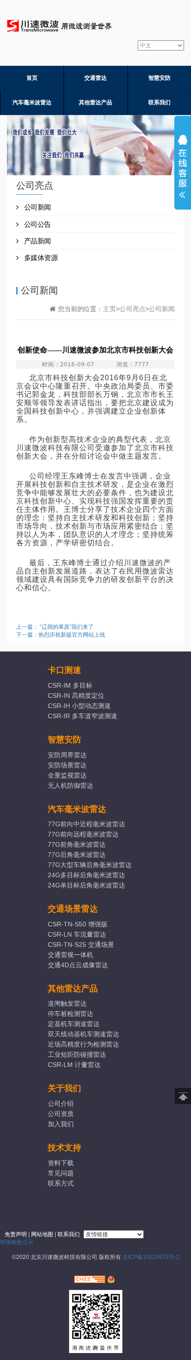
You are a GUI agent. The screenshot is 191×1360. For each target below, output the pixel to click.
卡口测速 (64, 670)
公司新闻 (37, 207)
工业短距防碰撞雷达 (77, 1054)
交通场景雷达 (73, 908)
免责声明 (16, 1234)
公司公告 (37, 224)
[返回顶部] (183, 1096)
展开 (182, 169)
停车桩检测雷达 (70, 1013)
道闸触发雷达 (67, 1003)
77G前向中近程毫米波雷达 (86, 824)
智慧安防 (159, 78)
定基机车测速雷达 (74, 1024)
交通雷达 (95, 78)
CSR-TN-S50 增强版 (78, 924)
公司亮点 (133, 309)
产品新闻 (37, 241)
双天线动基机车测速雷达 (83, 1034)
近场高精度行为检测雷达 (83, 1044)
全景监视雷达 (67, 775)
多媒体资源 (41, 258)
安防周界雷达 (67, 755)
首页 (32, 78)
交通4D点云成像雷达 (78, 965)
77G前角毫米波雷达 (77, 844)
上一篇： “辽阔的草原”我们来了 (55, 627)
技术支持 (64, 1147)
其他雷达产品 (95, 102)
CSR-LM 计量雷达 (74, 1064)
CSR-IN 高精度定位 (76, 695)
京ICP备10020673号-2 (150, 1257)
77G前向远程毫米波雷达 (83, 834)
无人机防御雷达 (70, 785)
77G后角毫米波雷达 (77, 854)
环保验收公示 (16, 1242)
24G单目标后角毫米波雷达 (86, 885)
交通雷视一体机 (70, 954)
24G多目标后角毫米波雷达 (86, 875)
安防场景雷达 (67, 765)
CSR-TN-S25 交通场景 (81, 944)
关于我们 (64, 1088)
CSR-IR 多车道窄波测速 (82, 716)
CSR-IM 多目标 (70, 685)
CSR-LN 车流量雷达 (77, 934)
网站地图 (42, 1234)
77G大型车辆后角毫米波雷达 (89, 864)
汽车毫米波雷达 (32, 102)
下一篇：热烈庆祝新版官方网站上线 (60, 635)
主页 (109, 309)
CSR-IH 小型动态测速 (79, 705)
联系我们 (159, 102)
